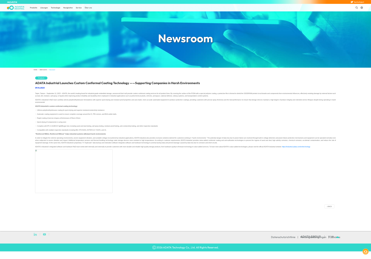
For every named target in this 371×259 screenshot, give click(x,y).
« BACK (329, 206)
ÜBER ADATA (43, 69)
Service (79, 8)
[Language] (361, 7)
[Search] (356, 7)
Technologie (55, 8)
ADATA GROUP (311, 236)
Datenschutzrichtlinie (283, 237)
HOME (35, 69)
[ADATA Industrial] (16, 8)
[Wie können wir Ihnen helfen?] (365, 252)
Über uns (88, 8)
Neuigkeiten (68, 8)
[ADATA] (12, 2)
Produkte (33, 8)
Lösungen (44, 8)
